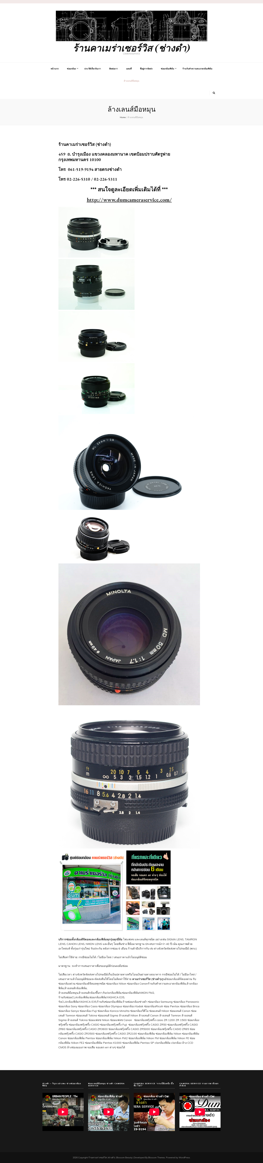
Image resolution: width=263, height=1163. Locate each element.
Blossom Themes (156, 1157)
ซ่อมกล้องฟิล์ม (167, 68)
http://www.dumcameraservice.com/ (129, 199)
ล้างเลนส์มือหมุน (131, 80)
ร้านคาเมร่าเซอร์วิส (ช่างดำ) (131, 47)
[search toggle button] (214, 93)
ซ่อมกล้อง (71, 68)
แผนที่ (129, 68)
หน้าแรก (55, 68)
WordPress (184, 1157)
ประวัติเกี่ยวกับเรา (92, 68)
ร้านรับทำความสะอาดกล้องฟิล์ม (197, 68)
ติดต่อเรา (113, 68)
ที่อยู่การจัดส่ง (146, 68)
